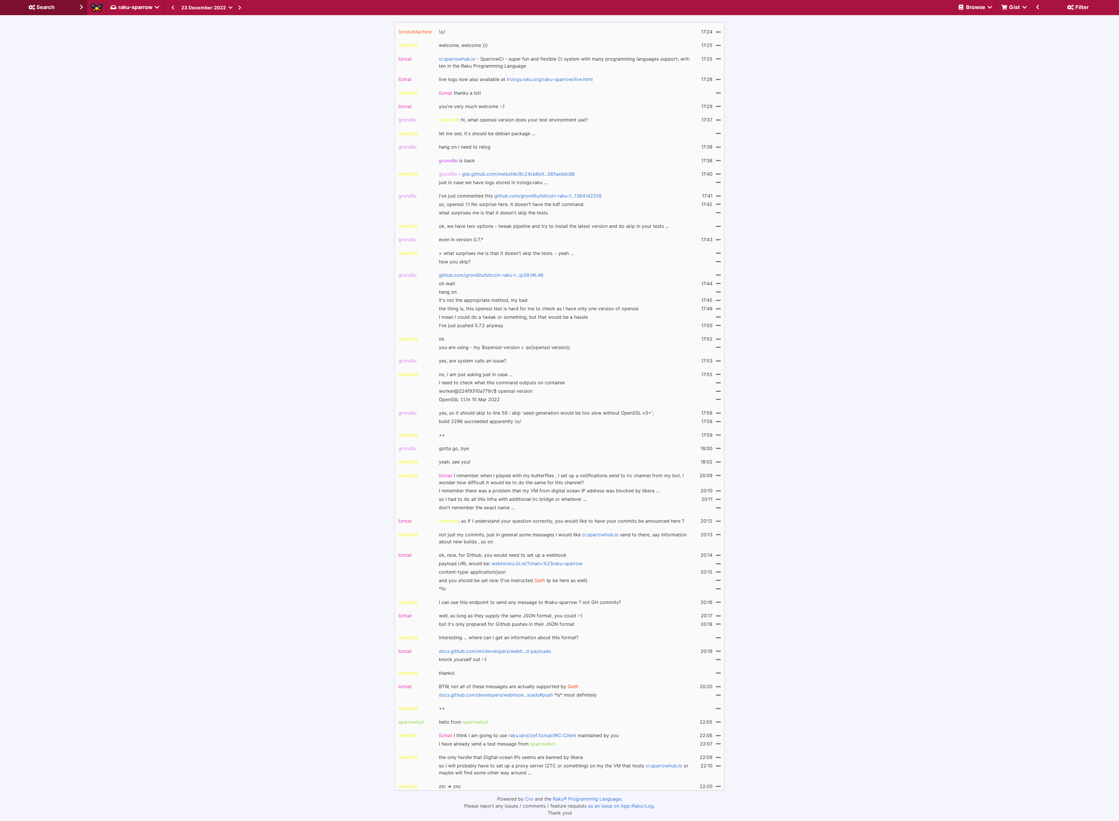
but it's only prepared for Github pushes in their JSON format (506, 624)
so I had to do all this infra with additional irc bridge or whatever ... (513, 499)
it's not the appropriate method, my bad (483, 300)
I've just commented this (520, 196)
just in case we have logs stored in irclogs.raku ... (493, 182)
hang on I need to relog (464, 147)
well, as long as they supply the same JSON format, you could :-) (511, 616)
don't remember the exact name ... (477, 507)
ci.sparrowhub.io (457, 59)
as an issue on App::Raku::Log (621, 806)
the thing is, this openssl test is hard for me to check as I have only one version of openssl (538, 308)
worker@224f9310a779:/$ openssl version (485, 391)
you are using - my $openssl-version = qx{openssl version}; (504, 347)
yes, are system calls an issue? (472, 361)
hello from (463, 722)
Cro (529, 799)
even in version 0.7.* (461, 239)
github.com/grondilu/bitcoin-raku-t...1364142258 (548, 196)
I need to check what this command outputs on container (502, 382)
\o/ (442, 32)
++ (442, 435)
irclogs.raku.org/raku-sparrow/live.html (550, 79)
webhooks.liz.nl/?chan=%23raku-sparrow (537, 563)
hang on (448, 292)
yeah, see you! (454, 462)
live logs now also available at (516, 79)
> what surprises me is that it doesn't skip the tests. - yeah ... (506, 253)
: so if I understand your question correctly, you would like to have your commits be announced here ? (561, 521)
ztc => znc (450, 786)
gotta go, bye (454, 448)
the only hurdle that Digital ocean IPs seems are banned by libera (511, 757)
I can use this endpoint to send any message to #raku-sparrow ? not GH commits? (530, 602)
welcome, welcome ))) (463, 45)
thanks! (447, 673)
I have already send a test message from (497, 744)
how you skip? (455, 262)
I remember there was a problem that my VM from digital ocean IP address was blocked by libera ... (549, 491)
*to (442, 588)
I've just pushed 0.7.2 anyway (471, 325)
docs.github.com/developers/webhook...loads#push (496, 695)
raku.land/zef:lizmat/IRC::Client (542, 735)
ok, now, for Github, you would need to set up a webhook (502, 555)
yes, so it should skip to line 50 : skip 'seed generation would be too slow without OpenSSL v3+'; (546, 413)
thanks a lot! (460, 93)
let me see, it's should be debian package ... (487, 133)
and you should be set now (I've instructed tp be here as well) (513, 580)
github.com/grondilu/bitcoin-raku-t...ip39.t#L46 (491, 275)
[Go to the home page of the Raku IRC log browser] (96, 7)
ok (441, 339)
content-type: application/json (472, 572)
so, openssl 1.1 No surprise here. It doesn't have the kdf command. (512, 204)
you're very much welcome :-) (472, 106)
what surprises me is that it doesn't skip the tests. (494, 213)
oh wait (447, 283)
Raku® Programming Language (587, 799)
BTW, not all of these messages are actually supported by (508, 686)
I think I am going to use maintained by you (529, 735)
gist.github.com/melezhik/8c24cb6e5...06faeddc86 (518, 174)
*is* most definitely (518, 695)
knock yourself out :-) (463, 659)
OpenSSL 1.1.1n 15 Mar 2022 (469, 399)
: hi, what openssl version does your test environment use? (513, 120)
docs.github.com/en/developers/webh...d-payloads (495, 651)
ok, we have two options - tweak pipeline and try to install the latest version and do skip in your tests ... (554, 226)
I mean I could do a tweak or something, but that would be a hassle (513, 317)
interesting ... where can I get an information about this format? (508, 637)
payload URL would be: (511, 563)
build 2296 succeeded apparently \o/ (480, 421)
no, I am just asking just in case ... (476, 374)
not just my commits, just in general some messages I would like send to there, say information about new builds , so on (563, 538)
